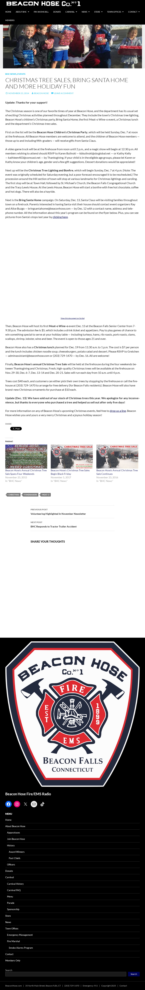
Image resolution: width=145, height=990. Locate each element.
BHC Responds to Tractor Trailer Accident (54, 524)
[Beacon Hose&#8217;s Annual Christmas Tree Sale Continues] (117, 457)
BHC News (10, 74)
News (84, 12)
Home (8, 12)
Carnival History (15, 883)
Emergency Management (20, 934)
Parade (10, 902)
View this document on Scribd (73, 318)
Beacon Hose (41, 93)
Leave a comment (64, 93)
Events (21, 74)
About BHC (21, 12)
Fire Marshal (13, 941)
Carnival (70, 12)
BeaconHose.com (13, 985)
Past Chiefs (14, 858)
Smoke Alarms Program (21, 947)
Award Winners (17, 851)
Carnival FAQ (14, 890)
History (11, 845)
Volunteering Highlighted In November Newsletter (58, 511)
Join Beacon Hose (16, 839)
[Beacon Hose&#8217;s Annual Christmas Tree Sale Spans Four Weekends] (26, 457)
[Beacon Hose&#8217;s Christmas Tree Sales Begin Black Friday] (72, 457)
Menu (10, 896)
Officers (11, 864)
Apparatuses (13, 832)
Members (9, 20)
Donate (57, 12)
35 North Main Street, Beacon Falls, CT (43, 985)
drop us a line (118, 410)
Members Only (12, 960)
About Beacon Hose (15, 826)
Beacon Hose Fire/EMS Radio (28, 794)
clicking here (60, 217)
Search (8, 970)
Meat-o (46, 494)
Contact (132, 12)
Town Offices (114, 12)
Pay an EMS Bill (41, 12)
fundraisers (30, 494)
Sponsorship (13, 909)
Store (97, 12)
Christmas (13, 494)
